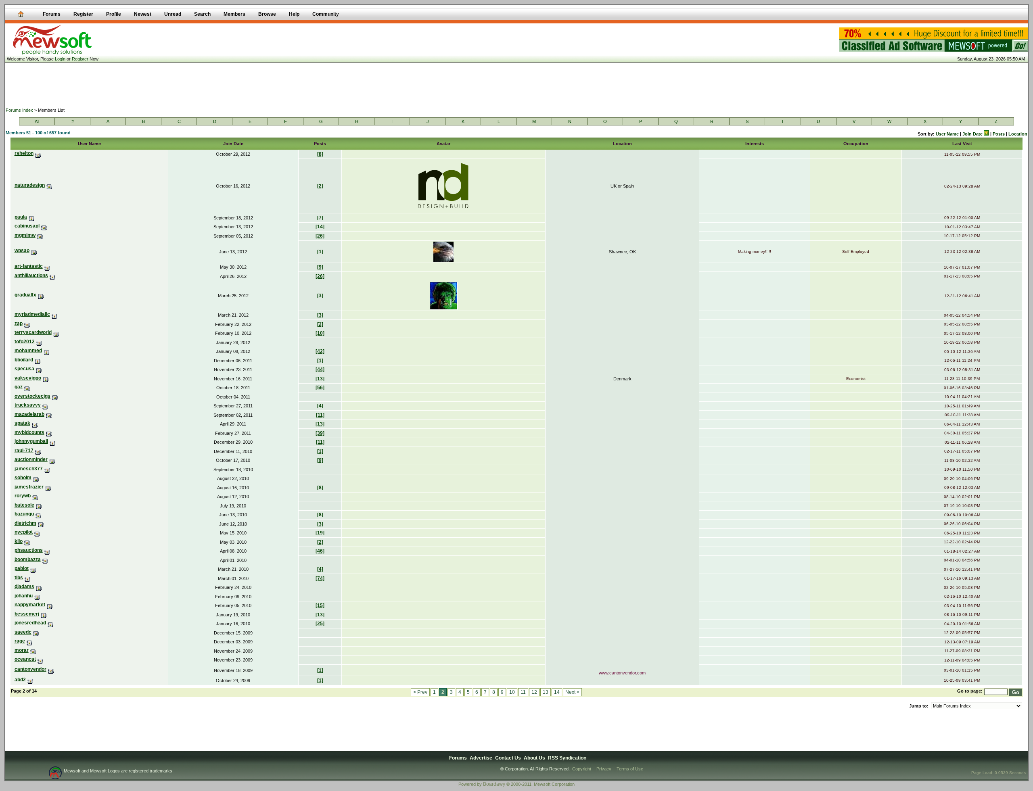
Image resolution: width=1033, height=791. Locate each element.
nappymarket (30, 604)
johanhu (24, 596)
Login (60, 58)
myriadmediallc (32, 314)
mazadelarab (29, 414)
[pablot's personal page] (33, 568)
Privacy (603, 768)
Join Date (973, 133)
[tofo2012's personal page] (39, 341)
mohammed (28, 350)
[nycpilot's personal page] (37, 532)
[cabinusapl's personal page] (44, 226)
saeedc (23, 632)
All (37, 121)
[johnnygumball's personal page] (52, 441)
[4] (320, 406)
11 (523, 692)
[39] (320, 433)
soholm (23, 477)
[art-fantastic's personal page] (47, 266)
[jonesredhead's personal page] (50, 623)
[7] (320, 218)
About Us (534, 758)
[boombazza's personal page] (45, 559)
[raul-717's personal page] (38, 450)
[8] (320, 154)
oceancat (25, 659)
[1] (320, 252)
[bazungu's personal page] (38, 514)
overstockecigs (32, 396)
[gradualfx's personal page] (41, 295)
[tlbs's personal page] (27, 577)
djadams (24, 586)
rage (20, 641)
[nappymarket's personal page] (49, 604)
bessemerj (27, 614)
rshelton (24, 153)
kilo (19, 541)
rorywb (23, 496)
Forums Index (19, 110)
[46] (320, 551)
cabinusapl (27, 226)
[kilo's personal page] (27, 541)
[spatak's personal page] (34, 423)
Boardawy (494, 784)
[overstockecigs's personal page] (55, 396)
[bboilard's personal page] (37, 360)
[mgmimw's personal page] (40, 235)
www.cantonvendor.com (622, 672)
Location (1017, 133)
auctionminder (31, 459)
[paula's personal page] (31, 217)
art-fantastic (29, 266)
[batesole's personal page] (39, 505)
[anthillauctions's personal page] (52, 275)
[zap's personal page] (27, 323)
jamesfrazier (29, 487)
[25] (320, 623)
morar (22, 650)
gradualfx (25, 295)
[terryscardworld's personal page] (56, 332)
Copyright (581, 768)
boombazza (28, 559)
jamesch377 (29, 469)
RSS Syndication (567, 758)
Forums (458, 758)
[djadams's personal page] (39, 586)
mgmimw (25, 235)
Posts (999, 133)
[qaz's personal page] (27, 387)
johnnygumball (31, 441)
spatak (22, 423)
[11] (320, 415)
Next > (572, 692)
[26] (320, 236)
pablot (22, 568)
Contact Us (508, 758)
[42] (320, 351)
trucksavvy (28, 405)
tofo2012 (25, 341)
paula (21, 217)
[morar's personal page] (33, 650)
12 (534, 692)
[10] (320, 333)
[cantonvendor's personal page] (51, 669)
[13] (320, 379)
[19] (320, 533)
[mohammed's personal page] (46, 350)
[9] (320, 267)
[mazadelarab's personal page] (49, 414)
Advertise (481, 758)
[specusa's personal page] (39, 368)
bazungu (24, 514)
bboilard (24, 360)
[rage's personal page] (29, 641)
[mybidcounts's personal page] (49, 432)
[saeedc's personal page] (36, 632)
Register (80, 58)
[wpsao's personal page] (34, 250)
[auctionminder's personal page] (52, 459)
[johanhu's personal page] (37, 596)
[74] (320, 578)
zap (19, 323)
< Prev (420, 692)
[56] (320, 387)
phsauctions (29, 550)
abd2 (20, 679)
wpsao (22, 250)
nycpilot (24, 532)
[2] (320, 186)
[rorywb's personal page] (35, 496)
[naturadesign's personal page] (49, 185)
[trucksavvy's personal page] (45, 405)
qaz (19, 387)
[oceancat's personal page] (40, 659)
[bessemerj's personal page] (43, 614)
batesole (24, 505)
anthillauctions (31, 275)
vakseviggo (28, 378)
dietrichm (25, 523)
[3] (320, 295)
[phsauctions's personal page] (47, 550)
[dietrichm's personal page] (41, 523)
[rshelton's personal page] (38, 153)
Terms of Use (630, 768)
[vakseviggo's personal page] (45, 378)
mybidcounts (29, 432)
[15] (320, 605)
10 (512, 692)
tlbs (19, 577)
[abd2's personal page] (30, 679)
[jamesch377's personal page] (47, 469)
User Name (947, 133)
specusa (24, 368)
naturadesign (30, 185)
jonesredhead (30, 623)
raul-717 (24, 450)
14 (557, 692)
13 (545, 692)
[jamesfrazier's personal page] (48, 487)
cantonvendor (30, 669)
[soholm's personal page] (36, 477)
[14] (320, 227)
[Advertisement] (516, 85)
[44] (320, 369)
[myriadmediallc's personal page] (54, 314)
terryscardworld (33, 332)
